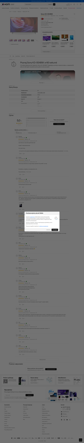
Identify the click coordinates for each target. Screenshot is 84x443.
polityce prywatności (43, 226)
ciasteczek (32, 216)
